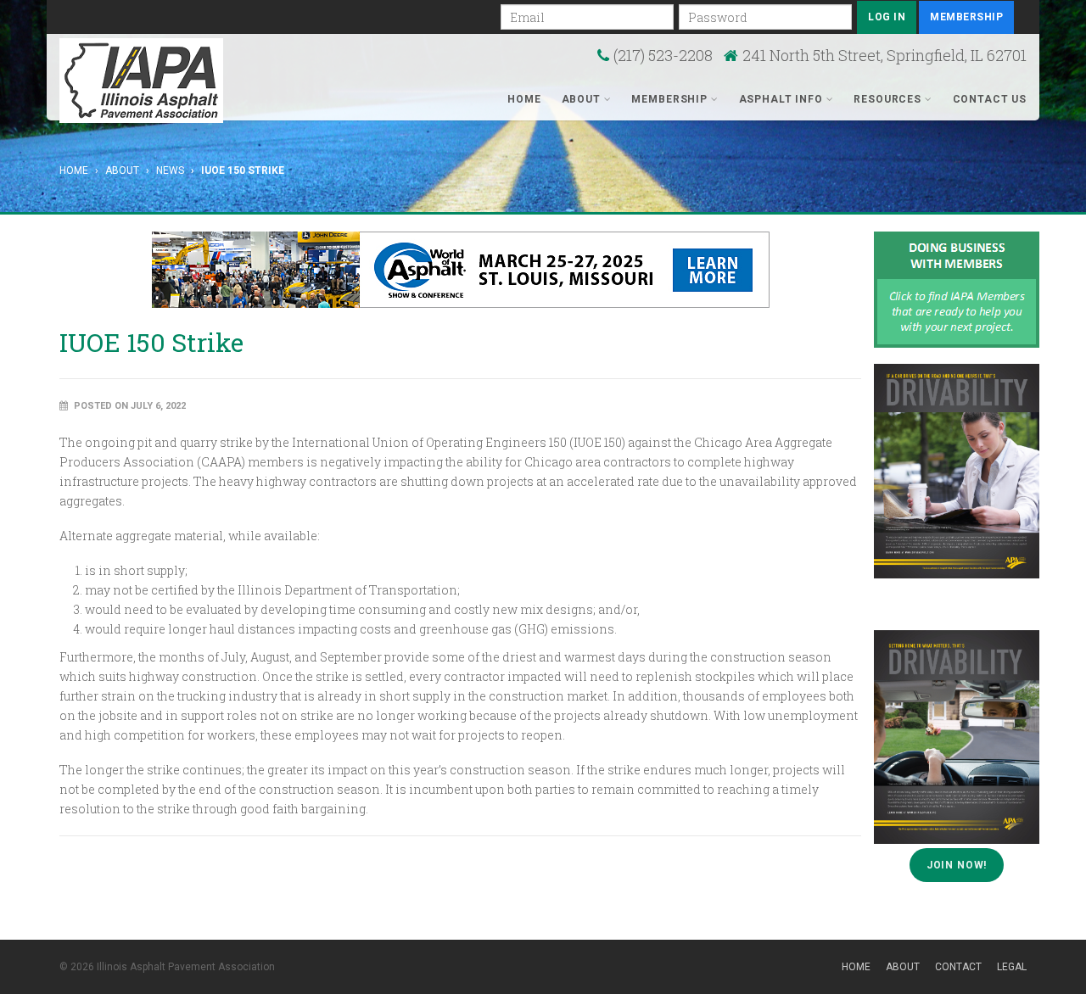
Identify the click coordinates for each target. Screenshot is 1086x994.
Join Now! (957, 865)
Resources (889, 99)
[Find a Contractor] (956, 289)
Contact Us (990, 99)
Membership (966, 17)
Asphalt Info (782, 99)
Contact (958, 967)
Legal (1012, 967)
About (583, 99)
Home (523, 99)
